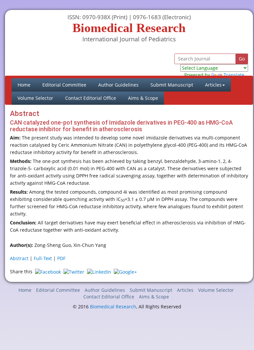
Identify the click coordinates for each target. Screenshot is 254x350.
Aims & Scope (143, 98)
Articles (185, 290)
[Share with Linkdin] (99, 271)
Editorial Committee (64, 85)
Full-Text (43, 258)
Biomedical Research (113, 306)
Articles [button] (213, 85)
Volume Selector (35, 98)
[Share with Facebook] (48, 271)
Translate (234, 75)
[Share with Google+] (125, 271)
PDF (61, 258)
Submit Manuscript (171, 85)
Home (27, 84)
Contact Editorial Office (90, 98)
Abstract (19, 258)
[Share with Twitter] (74, 271)
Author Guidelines (118, 85)
